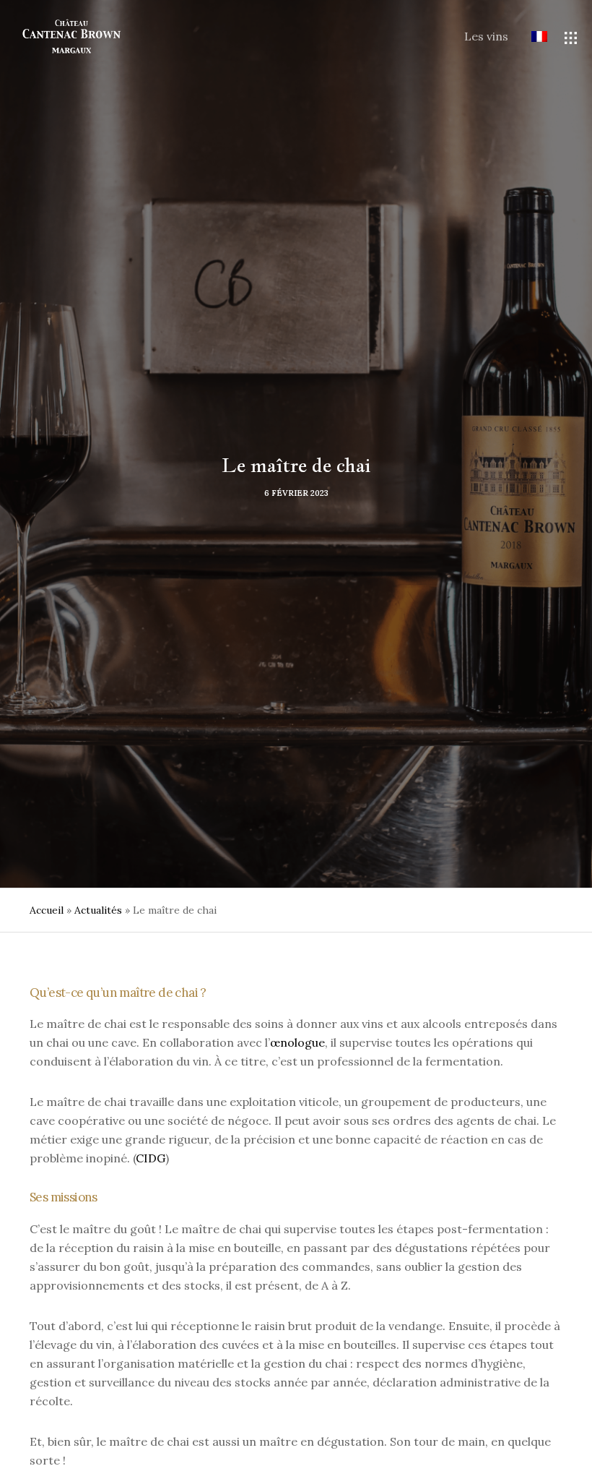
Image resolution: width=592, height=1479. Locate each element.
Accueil (47, 910)
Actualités (98, 910)
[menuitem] (527, 37)
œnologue (297, 1042)
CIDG (150, 1158)
